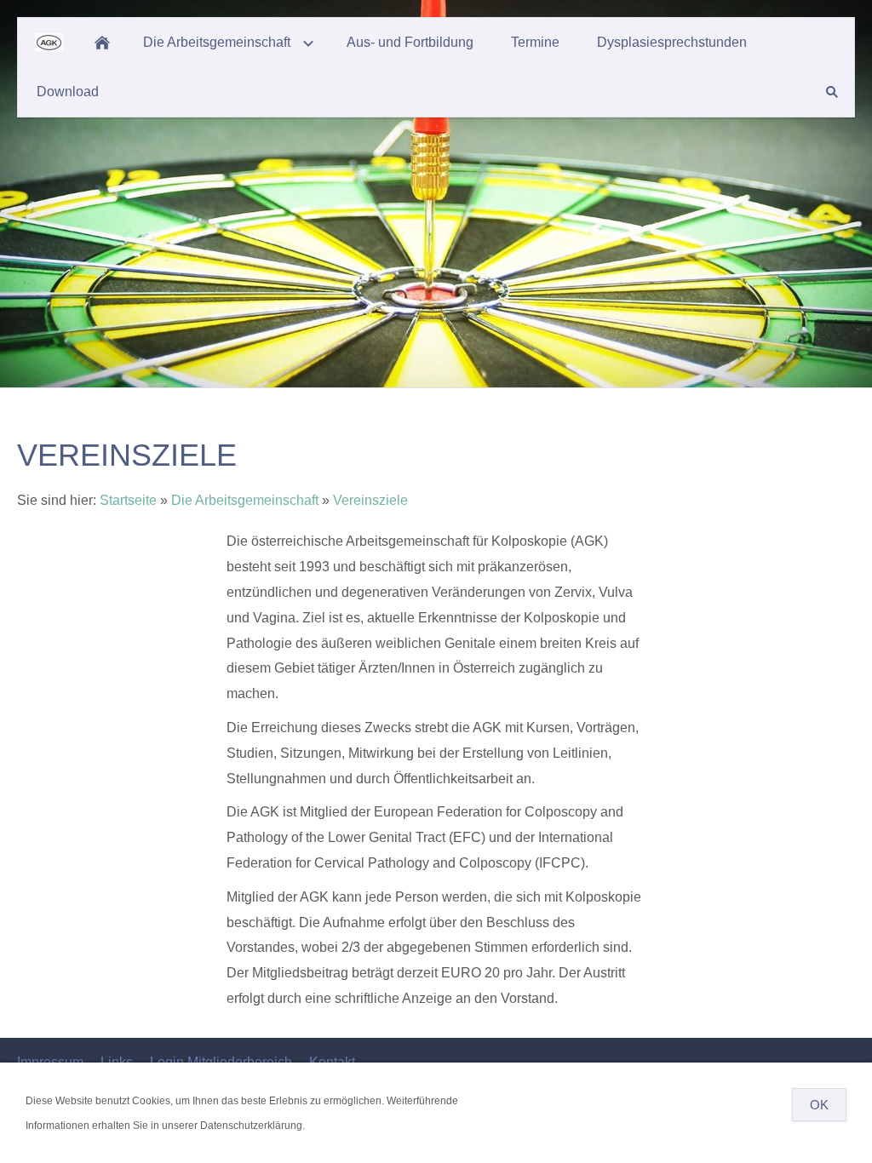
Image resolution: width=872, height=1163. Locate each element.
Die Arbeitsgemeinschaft (244, 500)
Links (116, 1062)
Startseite (128, 500)
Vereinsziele (370, 500)
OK (819, 1104)
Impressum (50, 1062)
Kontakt (332, 1062)
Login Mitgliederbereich (221, 1062)
